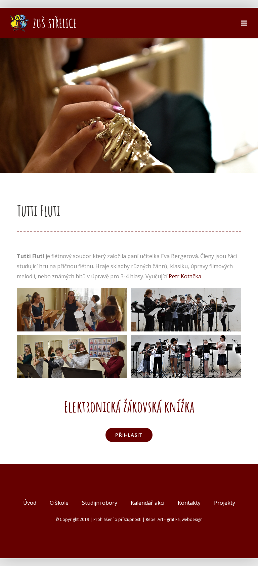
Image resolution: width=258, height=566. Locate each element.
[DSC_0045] (186, 293)
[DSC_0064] (186, 340)
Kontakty (189, 502)
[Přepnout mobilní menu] (244, 23)
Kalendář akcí (147, 502)
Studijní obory (99, 502)
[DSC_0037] (72, 340)
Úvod (29, 502)
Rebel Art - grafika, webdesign (174, 519)
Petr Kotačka (185, 276)
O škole (59, 502)
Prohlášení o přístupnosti (117, 519)
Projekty (224, 502)
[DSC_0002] (72, 293)
